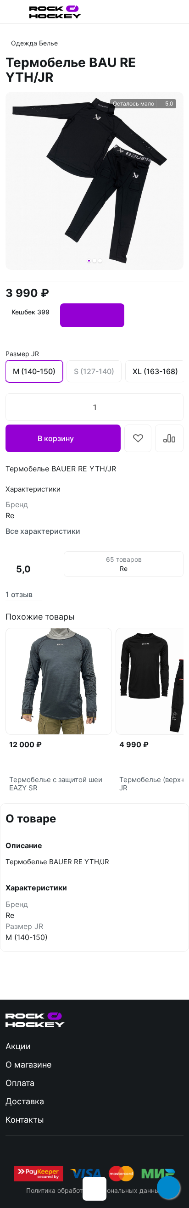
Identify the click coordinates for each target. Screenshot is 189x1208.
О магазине (28, 1064)
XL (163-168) (155, 371)
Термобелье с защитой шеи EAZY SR (55, 784)
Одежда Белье (34, 43)
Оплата (20, 1083)
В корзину (56, 438)
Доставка (25, 1101)
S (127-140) (94, 371)
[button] (89, 261)
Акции (18, 1046)
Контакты (25, 1119)
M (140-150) (34, 371)
